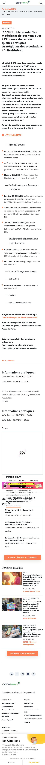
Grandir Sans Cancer (31, 591)
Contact (27, 722)
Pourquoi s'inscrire (8, 710)
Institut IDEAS (10, 9)
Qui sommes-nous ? (9, 703)
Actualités (5, 716)
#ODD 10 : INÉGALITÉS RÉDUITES (31, 599)
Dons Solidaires (29, 618)
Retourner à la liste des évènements (22, 557)
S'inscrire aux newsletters (33, 715)
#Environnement (29, 625)
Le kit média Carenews (10, 730)
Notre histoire (7, 700)
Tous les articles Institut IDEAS (18, 502)
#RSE (25, 572)
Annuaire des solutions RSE (32, 711)
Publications (28, 703)
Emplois (27, 700)
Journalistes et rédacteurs (33, 719)
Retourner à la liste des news (22, 653)
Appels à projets (7, 720)
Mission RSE (6, 727)
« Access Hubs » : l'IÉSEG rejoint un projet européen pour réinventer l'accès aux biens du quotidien (33, 632)
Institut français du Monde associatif (20, 317)
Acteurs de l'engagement (10, 713)
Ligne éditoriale (7, 706)
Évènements (28, 706)
